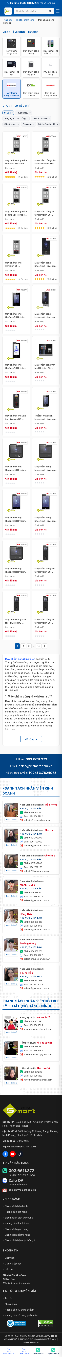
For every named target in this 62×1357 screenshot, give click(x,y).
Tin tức (8, 1298)
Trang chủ (7, 20)
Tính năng (27, 124)
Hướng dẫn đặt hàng (16, 1211)
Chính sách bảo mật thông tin (20, 1240)
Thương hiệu (22, 113)
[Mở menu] (58, 11)
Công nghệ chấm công (15, 118)
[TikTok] (20, 1154)
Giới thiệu (10, 1257)
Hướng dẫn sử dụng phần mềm (21, 1315)
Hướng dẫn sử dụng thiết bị (19, 1309)
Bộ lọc (10, 113)
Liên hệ (9, 1269)
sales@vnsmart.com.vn (35, 766)
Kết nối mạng (10, 124)
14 (39, 646)
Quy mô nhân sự (39, 118)
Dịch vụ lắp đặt (13, 1263)
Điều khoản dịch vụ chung (19, 1217)
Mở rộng (29, 739)
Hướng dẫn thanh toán (17, 1223)
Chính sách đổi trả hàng (17, 1234)
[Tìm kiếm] (50, 11)
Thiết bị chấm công (25, 20)
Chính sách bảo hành (16, 1206)
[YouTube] (13, 1154)
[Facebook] (5, 1154)
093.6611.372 (36, 759)
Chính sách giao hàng (16, 1229)
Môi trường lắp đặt (47, 124)
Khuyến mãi (11, 1304)
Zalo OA (16, 1180)
